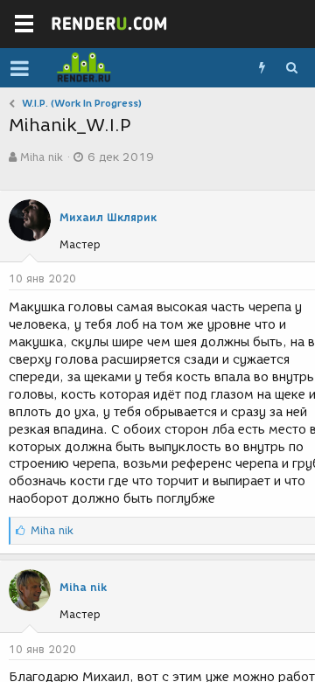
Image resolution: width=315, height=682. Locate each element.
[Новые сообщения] (261, 68)
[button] (20, 68)
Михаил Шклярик (108, 217)
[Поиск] (291, 68)
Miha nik (41, 157)
